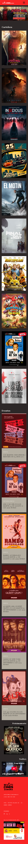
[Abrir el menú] (24, 2)
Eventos (5, 452)
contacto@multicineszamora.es (11, 794)
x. (9, 814)
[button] (2, 13)
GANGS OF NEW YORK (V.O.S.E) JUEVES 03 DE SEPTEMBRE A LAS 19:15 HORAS (12, 661)
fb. (4, 814)
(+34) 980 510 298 (9, 797)
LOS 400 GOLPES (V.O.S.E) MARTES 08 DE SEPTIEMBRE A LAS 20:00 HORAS (14, 713)
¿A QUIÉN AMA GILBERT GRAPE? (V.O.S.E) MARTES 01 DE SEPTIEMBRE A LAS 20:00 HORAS (14, 608)
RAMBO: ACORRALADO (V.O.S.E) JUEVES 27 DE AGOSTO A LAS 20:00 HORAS (14, 557)
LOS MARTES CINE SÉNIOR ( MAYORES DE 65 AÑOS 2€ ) (14, 456)
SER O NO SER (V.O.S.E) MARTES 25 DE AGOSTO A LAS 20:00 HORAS (13, 506)
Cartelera (6, 501)
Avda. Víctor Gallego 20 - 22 (13, 802)
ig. (7, 814)
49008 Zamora (8, 805)
